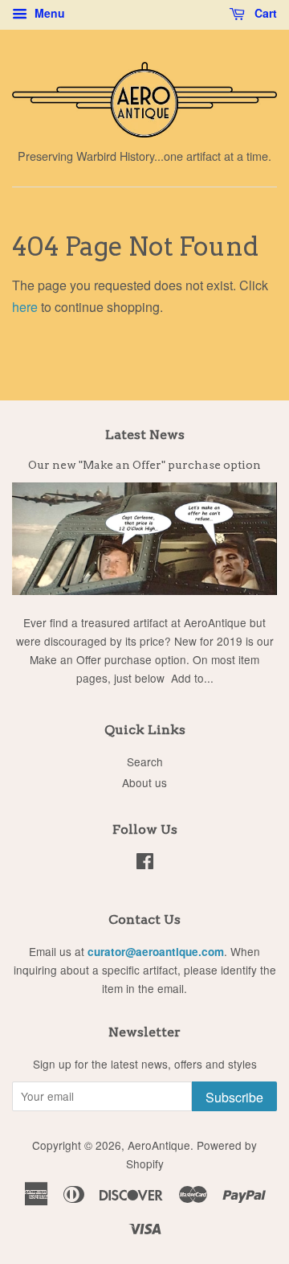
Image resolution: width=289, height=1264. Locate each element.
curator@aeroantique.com (156, 951)
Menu (48, 13)
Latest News (145, 434)
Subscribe (234, 1097)
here (25, 307)
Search (145, 761)
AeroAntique (159, 1145)
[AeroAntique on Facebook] (145, 864)
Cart (264, 13)
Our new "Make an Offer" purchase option (144, 464)
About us (144, 782)
